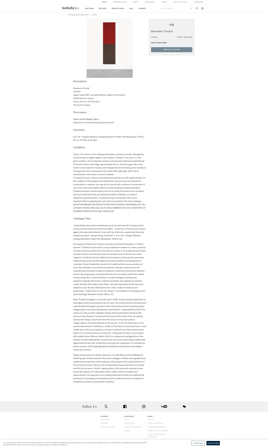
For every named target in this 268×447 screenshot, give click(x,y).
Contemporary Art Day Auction (78, 15)
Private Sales (118, 8)
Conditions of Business (157, 427)
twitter (106, 406)
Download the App (108, 427)
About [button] (136, 2)
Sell (131, 8)
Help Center (105, 419)
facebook (124, 406)
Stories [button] (164, 2)
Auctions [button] (89, 8)
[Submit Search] (191, 8)
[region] (134, 443)
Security (151, 419)
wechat (184, 406)
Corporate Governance (133, 427)
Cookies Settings (198, 443)
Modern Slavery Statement (158, 431)
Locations (104, 423)
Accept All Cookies (213, 443)
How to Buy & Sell (180, 2)
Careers (127, 431)
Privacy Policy (129, 423)
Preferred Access (120, 2)
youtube (164, 406)
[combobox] (176, 8)
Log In (104, 2)
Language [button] (197, 2)
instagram (143, 406)
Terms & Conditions (155, 423)
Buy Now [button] (102, 8)
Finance (142, 8)
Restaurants (149, 2)
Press (126, 419)
